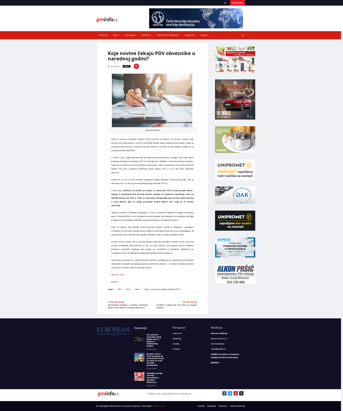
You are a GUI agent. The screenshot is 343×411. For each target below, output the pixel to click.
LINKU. (121, 275)
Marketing (177, 338)
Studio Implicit (158, 406)
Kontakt (176, 344)
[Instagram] (241, 393)
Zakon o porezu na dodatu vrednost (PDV (162, 289)
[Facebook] (224, 393)
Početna (103, 35)
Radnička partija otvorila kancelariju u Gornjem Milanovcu (154, 377)
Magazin (189, 35)
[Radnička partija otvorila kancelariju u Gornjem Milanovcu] (139, 376)
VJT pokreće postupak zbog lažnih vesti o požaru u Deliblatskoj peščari (154, 340)
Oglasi (204, 35)
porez (128, 289)
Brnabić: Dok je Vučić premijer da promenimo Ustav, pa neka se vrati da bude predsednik (155, 359)
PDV (120, 289)
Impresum (177, 333)
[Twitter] (230, 393)
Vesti (115, 35)
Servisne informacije (167, 35)
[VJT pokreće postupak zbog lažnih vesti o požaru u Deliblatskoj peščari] (139, 338)
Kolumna (130, 35)
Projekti (145, 35)
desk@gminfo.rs (218, 349)
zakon (137, 289)
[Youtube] (236, 393)
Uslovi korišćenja (237, 406)
